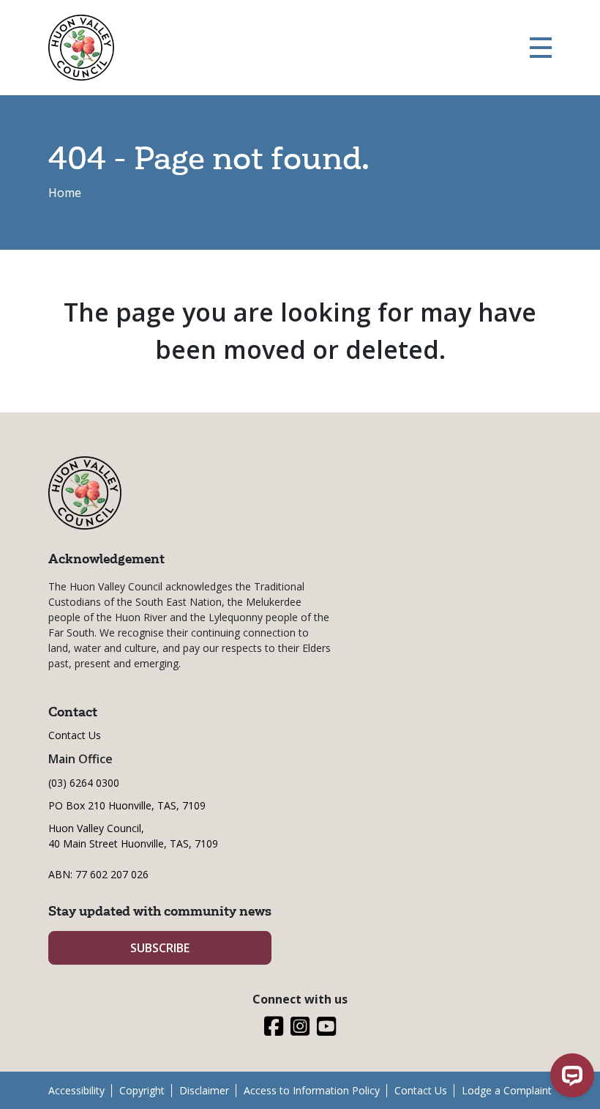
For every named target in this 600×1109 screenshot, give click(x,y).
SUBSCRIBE (160, 948)
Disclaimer (204, 1090)
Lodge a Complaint (507, 1090)
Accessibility (76, 1090)
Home (64, 193)
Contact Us (74, 735)
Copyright (142, 1090)
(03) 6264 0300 (83, 783)
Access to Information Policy (312, 1090)
